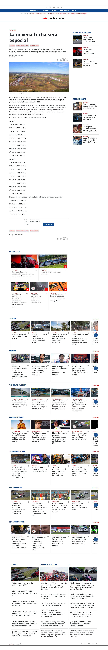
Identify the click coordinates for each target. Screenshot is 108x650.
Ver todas (96, 319)
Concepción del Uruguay (22, 45)
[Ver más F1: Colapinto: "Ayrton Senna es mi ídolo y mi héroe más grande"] (77, 128)
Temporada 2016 (34, 45)
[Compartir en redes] (36, 270)
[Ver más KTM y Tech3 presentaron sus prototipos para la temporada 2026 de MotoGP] (80, 358)
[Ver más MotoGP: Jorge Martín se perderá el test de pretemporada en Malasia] (60, 358)
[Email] (62, 7)
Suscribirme (48, 224)
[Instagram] (58, 7)
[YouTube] (54, 7)
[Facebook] (46, 7)
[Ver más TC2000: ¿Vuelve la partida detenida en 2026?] (20, 326)
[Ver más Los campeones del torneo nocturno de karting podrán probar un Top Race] (77, 63)
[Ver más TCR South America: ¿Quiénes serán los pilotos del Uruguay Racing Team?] (20, 392)
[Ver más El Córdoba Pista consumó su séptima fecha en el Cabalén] (80, 495)
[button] (35, 10)
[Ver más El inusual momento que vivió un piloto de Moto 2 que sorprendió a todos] (80, 424)
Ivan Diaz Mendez (17, 55)
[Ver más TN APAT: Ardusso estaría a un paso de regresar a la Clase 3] (40, 459)
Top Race (12, 45)
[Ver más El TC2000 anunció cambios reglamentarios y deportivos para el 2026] (40, 326)
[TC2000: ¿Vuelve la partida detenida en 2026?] (25, 574)
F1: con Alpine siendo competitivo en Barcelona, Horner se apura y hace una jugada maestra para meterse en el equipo (58, 13)
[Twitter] (50, 7)
